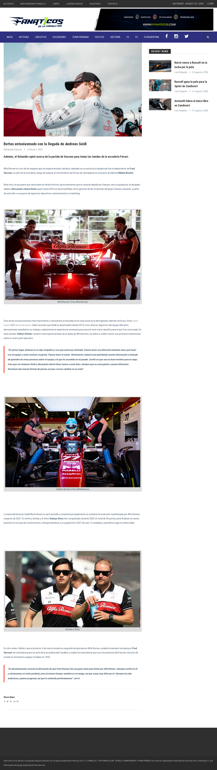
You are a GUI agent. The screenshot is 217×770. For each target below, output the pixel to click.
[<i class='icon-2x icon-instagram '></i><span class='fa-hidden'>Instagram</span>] (176, 37)
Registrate (95, 4)
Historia (115, 37)
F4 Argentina (151, 37)
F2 (128, 37)
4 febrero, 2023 (35, 149)
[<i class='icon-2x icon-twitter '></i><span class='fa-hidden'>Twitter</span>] (186, 37)
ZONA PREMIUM (80, 37)
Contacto (113, 4)
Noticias (24, 37)
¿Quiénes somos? (74, 4)
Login (210, 3)
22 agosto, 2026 (200, 72)
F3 (136, 37)
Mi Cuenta (9, 4)
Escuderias (59, 37)
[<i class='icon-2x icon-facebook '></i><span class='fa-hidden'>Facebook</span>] (166, 37)
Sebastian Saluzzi (13, 149)
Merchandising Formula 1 (33, 4)
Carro (56, 4)
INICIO (10, 37)
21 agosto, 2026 (200, 91)
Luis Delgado (180, 72)
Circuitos (40, 37)
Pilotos (99, 37)
